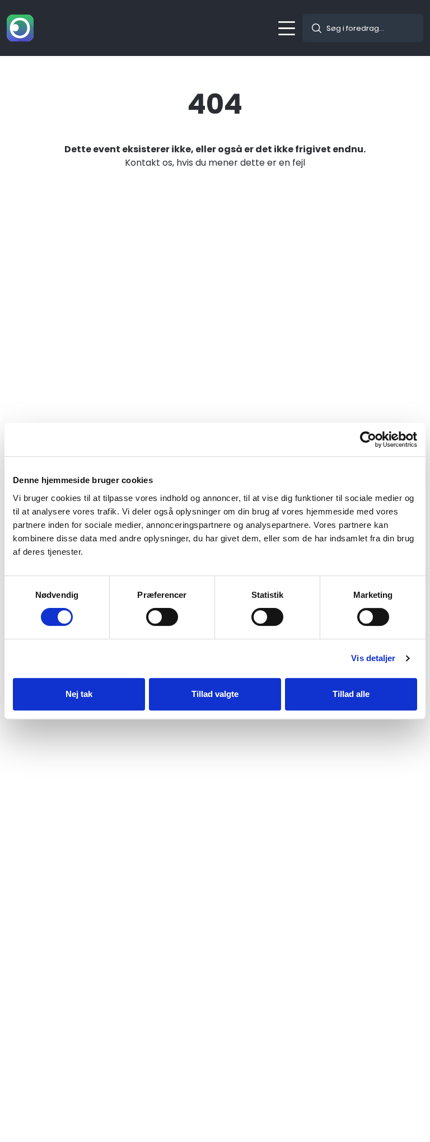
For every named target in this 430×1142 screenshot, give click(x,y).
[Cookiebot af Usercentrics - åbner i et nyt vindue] (368, 439)
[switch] (162, 617)
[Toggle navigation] (290, 28)
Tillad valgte (215, 694)
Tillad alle (351, 694)
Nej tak (79, 694)
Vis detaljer (373, 658)
